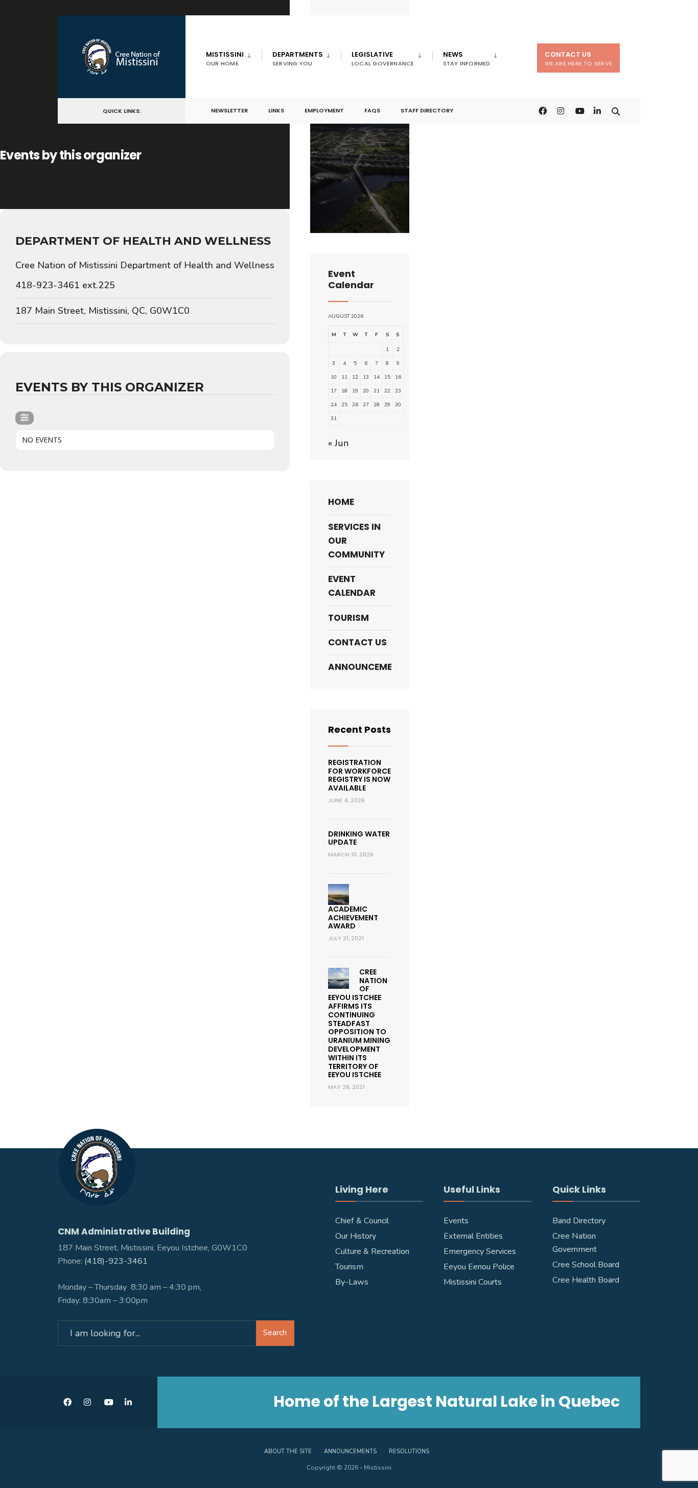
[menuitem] (234, 57)
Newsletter (229, 110)
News (467, 58)
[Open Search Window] (616, 110)
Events (456, 1220)
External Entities (473, 1236)
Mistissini (225, 58)
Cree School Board (585, 1264)
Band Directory (579, 1220)
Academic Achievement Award (353, 918)
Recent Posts (359, 729)
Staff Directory (427, 110)
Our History (355, 1236)
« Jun (338, 443)
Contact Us (578, 58)
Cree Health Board (585, 1280)
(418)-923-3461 (117, 1261)
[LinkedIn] (597, 110)
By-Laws (351, 1282)
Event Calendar (352, 586)
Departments (297, 58)
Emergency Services (480, 1251)
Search (275, 1333)
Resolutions (409, 1451)
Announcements (359, 667)
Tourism (348, 618)
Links (276, 110)
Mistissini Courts (473, 1282)
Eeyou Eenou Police (479, 1266)
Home (341, 502)
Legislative (383, 58)
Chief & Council (362, 1220)
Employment (324, 110)
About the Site (288, 1451)
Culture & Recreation (372, 1251)
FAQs (372, 110)
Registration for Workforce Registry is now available (359, 775)
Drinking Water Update (359, 838)
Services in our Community (356, 541)
